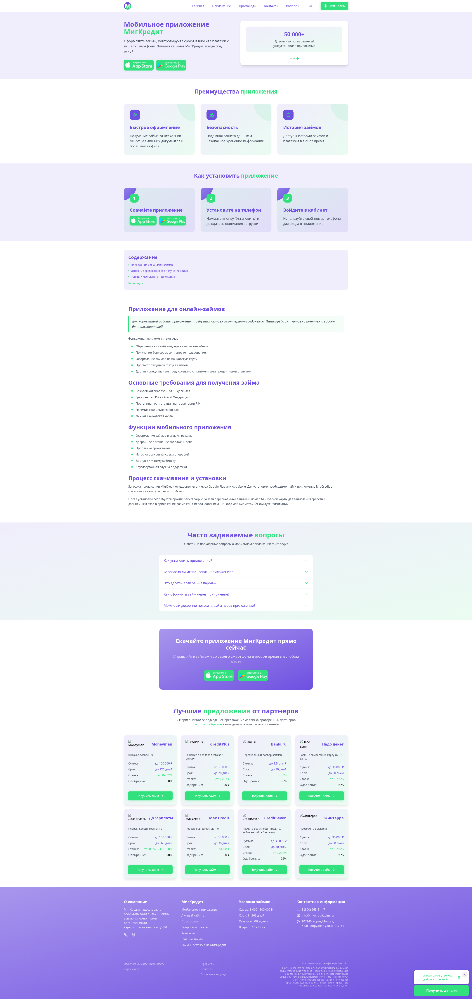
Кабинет (198, 6)
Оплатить (207, 969)
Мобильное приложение (199, 909)
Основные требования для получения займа (159, 270)
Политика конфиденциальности (144, 964)
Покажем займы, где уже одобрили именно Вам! (436, 977)
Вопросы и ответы (194, 927)
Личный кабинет (193, 915)
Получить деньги (441, 990)
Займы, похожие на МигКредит (203, 945)
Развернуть (135, 283)
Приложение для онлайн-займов (152, 265)
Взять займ (337, 6)
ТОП (310, 6)
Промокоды (247, 6)
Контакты (271, 6)
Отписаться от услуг (213, 974)
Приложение (221, 6)
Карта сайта (131, 969)
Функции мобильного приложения (153, 276)
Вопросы (292, 6)
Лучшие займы (192, 939)
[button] (143, 220)
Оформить (207, 964)
